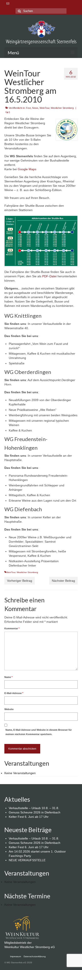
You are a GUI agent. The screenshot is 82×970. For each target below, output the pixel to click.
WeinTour (44, 108)
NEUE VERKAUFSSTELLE (27, 860)
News (35, 108)
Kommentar (11, 628)
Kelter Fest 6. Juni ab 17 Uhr (29, 816)
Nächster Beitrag (63, 580)
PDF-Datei (49, 276)
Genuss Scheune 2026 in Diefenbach (34, 812)
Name (8, 677)
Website (9, 709)
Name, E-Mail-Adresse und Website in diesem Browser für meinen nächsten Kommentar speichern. (38, 732)
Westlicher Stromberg (62, 108)
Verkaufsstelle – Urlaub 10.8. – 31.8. (34, 808)
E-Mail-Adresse (13, 693)
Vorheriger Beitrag (19, 580)
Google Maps (27, 169)
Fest (28, 108)
